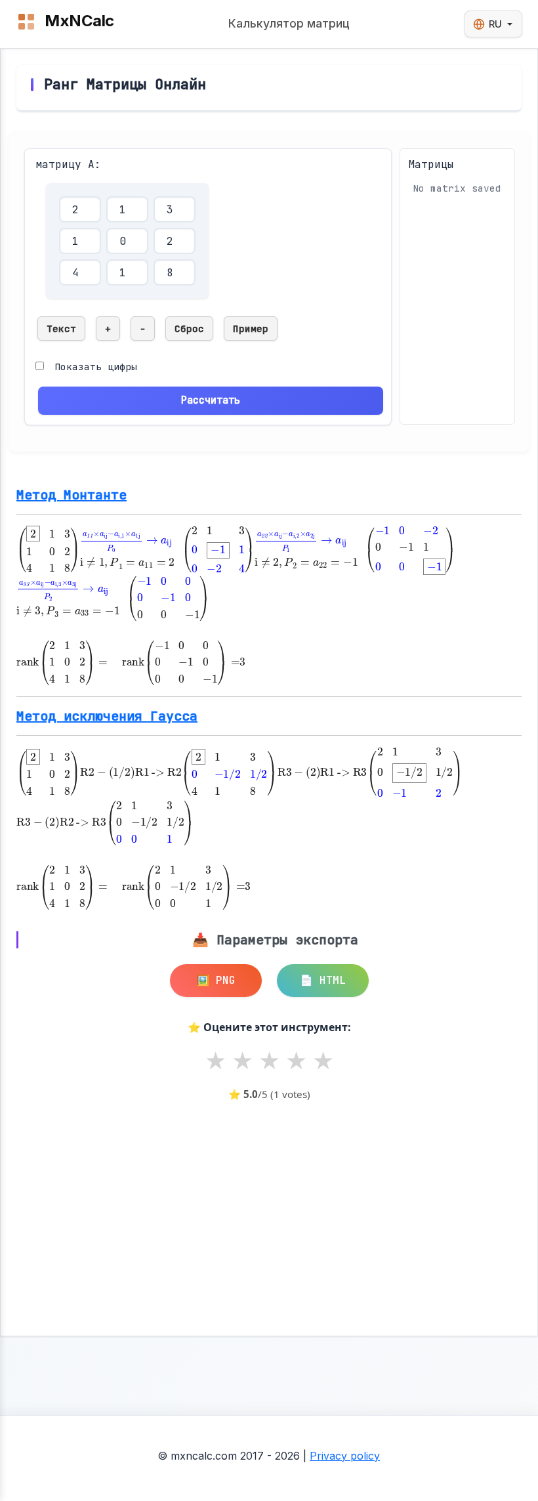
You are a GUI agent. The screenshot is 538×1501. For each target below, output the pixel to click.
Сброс (189, 328)
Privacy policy (345, 1455)
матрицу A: (68, 164)
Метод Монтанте (71, 494)
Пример (250, 328)
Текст (61, 328)
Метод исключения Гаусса (106, 716)
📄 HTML (323, 980)
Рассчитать (210, 400)
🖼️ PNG (216, 980)
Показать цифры (95, 366)
